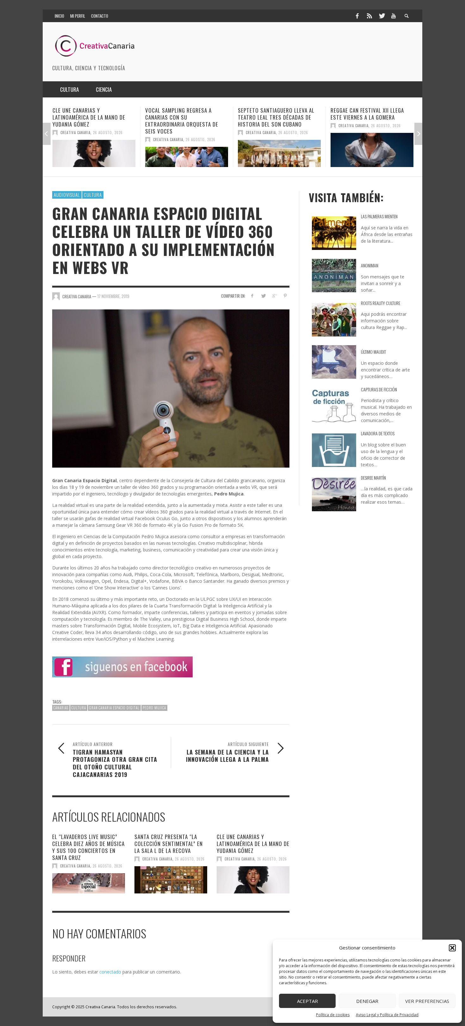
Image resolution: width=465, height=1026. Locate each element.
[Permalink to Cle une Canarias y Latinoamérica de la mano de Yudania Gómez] (253, 879)
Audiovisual (67, 194)
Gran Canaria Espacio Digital (114, 707)
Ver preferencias (427, 1001)
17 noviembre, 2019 (113, 296)
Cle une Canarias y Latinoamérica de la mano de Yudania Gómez (253, 844)
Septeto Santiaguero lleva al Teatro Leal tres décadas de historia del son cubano (183, 117)
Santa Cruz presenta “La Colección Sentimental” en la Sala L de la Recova (168, 844)
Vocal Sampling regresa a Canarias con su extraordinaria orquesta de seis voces (89, 120)
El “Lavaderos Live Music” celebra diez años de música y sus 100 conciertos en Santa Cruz (88, 847)
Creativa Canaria (75, 139)
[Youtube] (394, 15)
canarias (60, 707)
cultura (78, 707)
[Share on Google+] (274, 295)
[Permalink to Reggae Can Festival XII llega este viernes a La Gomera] (279, 150)
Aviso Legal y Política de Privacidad (387, 1014)
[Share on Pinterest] (285, 295)
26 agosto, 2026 (108, 139)
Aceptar (307, 1001)
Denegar (367, 1001)
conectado (110, 972)
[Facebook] (357, 15)
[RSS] (369, 15)
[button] (452, 948)
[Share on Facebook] (252, 295)
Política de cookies (333, 1014)
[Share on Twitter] (263, 295)
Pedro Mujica (154, 707)
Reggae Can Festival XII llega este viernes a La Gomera (274, 113)
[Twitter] (381, 15)
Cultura (93, 194)
